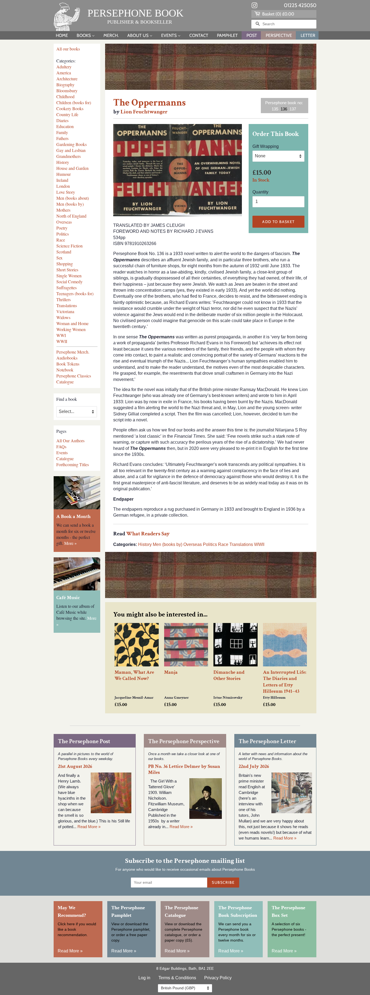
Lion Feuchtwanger (144, 111)
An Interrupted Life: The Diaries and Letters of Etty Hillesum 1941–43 (284, 681)
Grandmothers (68, 156)
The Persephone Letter (267, 741)
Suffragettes (66, 287)
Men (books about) (72, 198)
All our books (68, 49)
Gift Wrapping (265, 146)
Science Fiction (69, 246)
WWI (61, 335)
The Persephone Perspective (183, 741)
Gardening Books (71, 144)
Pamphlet (227, 35)
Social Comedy (69, 281)
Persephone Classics (73, 376)
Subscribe (223, 882)
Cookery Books (69, 108)
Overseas (64, 222)
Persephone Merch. (72, 352)
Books (84, 35)
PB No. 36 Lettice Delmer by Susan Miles (184, 769)
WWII (61, 341)
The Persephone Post (84, 741)
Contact (198, 35)
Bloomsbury (66, 90)
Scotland (63, 252)
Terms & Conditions (177, 977)
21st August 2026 (75, 766)
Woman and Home (72, 323)
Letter (308, 35)
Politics (62, 234)
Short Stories (67, 269)
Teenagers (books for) (74, 293)
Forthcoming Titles (72, 464)
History (62, 162)
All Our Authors (70, 440)
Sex (59, 257)
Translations (66, 305)
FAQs (61, 446)
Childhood (65, 96)
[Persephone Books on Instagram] (254, 6)
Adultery (64, 66)
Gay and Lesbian (71, 150)
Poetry (61, 228)
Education (65, 126)
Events (169, 35)
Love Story (65, 192)
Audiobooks (66, 358)
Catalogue (65, 381)
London (63, 186)
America (63, 72)
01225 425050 (300, 5)
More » (70, 543)
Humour (63, 174)
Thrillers (63, 299)
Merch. (111, 35)
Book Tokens (67, 364)
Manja (171, 672)
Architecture (66, 78)
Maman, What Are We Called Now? (134, 675)
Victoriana (65, 311)
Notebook (64, 370)
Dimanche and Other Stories (229, 675)
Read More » (88, 826)
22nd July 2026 (254, 766)
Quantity (260, 192)
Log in (144, 977)
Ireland (62, 180)
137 (293, 109)
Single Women (69, 275)
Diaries (62, 120)
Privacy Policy (218, 977)
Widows (63, 317)
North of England (71, 216)
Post (251, 35)
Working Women (71, 329)
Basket (277, 14)
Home (62, 35)
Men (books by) (70, 204)
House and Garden (72, 168)
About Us (138, 35)
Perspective (279, 35)
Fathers (62, 138)
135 (275, 109)
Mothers (63, 210)
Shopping (64, 263)
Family (62, 132)
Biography (65, 84)
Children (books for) (73, 102)
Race (60, 240)
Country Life (67, 114)
